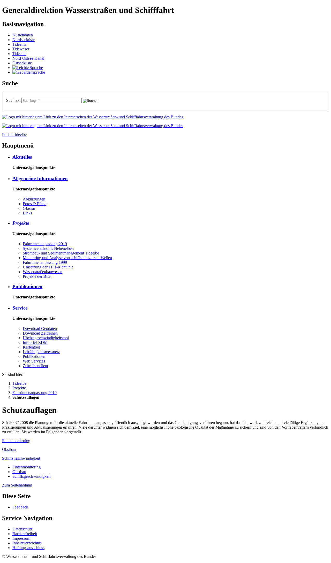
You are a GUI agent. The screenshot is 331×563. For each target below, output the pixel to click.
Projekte (20, 223)
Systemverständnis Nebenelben (48, 248)
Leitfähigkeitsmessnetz (41, 352)
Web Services (34, 361)
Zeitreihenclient (35, 366)
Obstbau (9, 449)
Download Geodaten (40, 328)
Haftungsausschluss (28, 547)
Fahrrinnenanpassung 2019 (45, 244)
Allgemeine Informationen (40, 178)
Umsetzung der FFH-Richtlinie (48, 267)
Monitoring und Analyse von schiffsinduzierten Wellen (67, 258)
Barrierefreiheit (24, 533)
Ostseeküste (22, 63)
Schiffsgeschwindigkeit (21, 458)
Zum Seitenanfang (17, 485)
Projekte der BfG (37, 276)
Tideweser (20, 49)
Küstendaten (22, 35)
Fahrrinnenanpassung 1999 (45, 262)
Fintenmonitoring (16, 440)
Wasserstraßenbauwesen (42, 271)
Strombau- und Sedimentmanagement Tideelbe (61, 253)
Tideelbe (19, 53)
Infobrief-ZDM (35, 342)
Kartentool (31, 347)
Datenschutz (22, 529)
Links (27, 213)
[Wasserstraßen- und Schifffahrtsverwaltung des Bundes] (92, 117)
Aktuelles (22, 157)
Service (19, 308)
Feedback (20, 507)
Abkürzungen (34, 199)
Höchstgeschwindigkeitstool (46, 338)
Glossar (29, 208)
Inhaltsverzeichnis (27, 543)
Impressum (21, 538)
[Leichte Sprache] (27, 67)
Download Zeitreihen (40, 333)
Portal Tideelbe (14, 134)
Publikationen (27, 286)
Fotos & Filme (34, 204)
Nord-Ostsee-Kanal (28, 58)
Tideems (19, 44)
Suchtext (13, 100)
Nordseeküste (23, 39)
